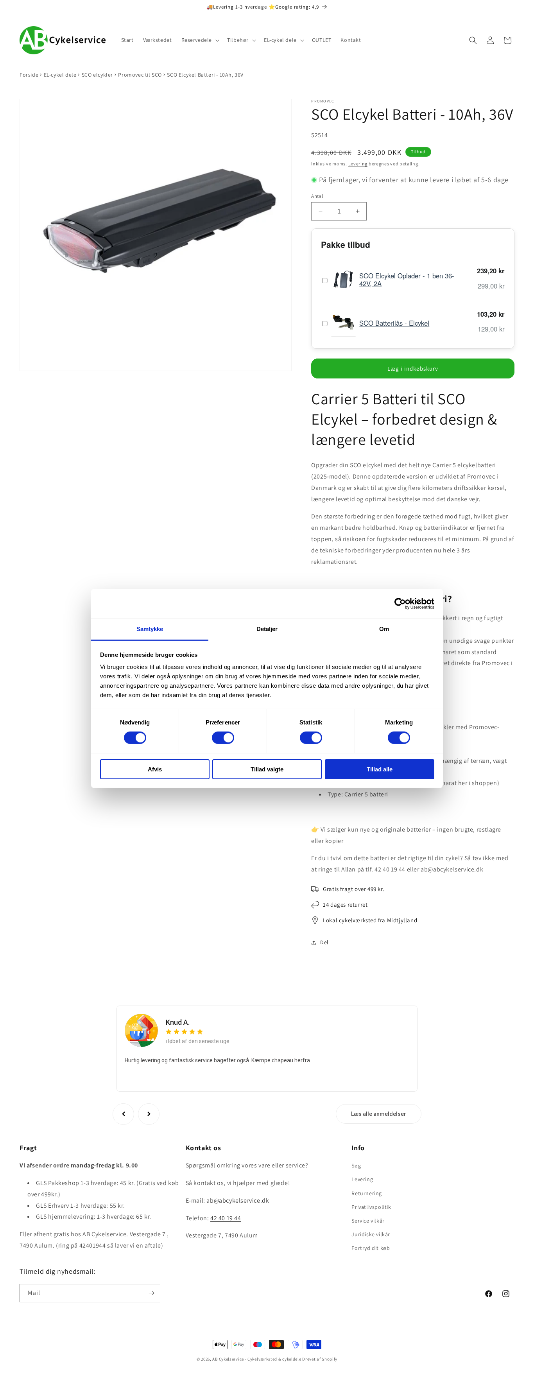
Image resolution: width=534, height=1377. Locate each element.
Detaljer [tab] (267, 629)
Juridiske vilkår (370, 1234)
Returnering (366, 1192)
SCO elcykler (97, 74)
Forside (29, 74)
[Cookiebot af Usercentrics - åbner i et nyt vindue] (400, 603)
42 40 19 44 (225, 1218)
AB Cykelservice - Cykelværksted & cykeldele (256, 1359)
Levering (358, 163)
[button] (200, 40)
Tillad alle (379, 769)
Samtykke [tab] (149, 629)
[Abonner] (151, 1293)
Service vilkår (367, 1220)
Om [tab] (384, 629)
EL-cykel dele (60, 74)
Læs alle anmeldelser (378, 1114)
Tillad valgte (267, 769)
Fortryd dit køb (370, 1247)
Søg (356, 1165)
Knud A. (178, 1022)
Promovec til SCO (140, 74)
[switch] (223, 738)
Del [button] (324, 942)
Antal (317, 195)
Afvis (155, 769)
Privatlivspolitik (371, 1206)
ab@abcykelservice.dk (237, 1200)
